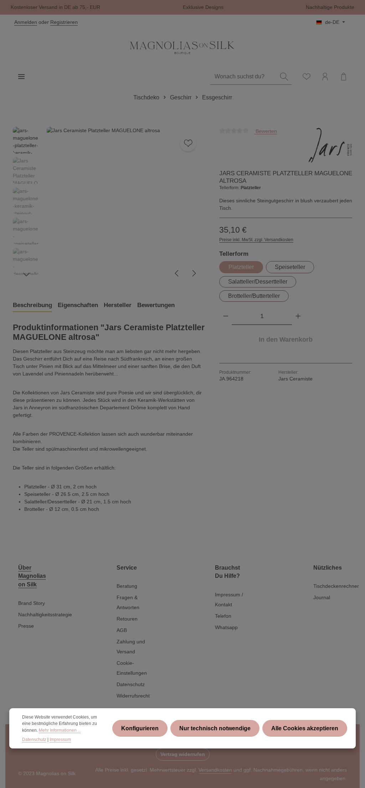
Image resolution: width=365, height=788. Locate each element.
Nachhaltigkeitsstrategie (45, 614)
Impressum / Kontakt (229, 599)
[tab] (32, 305)
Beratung (127, 586)
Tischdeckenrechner (336, 586)
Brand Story (31, 603)
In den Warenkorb (286, 339)
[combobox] (243, 76)
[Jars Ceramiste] (330, 145)
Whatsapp (226, 627)
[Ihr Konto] (325, 76)
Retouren (127, 619)
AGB (122, 630)
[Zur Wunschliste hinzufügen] (188, 143)
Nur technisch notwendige (215, 728)
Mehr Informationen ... (60, 730)
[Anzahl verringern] (225, 316)
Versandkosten (215, 770)
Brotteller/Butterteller (254, 296)
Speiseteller (290, 267)
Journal (321, 597)
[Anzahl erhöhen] (298, 316)
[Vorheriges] (177, 273)
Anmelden (25, 22)
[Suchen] (284, 76)
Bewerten (265, 131)
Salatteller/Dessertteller (257, 282)
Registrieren (64, 22)
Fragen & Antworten (128, 602)
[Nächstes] (193, 273)
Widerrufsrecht (133, 696)
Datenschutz (131, 684)
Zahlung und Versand (131, 646)
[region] (109, 205)
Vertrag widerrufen (182, 754)
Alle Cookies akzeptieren (304, 728)
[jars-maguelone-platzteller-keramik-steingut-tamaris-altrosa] (125, 205)
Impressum (60, 739)
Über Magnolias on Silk (32, 576)
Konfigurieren (140, 728)
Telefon (223, 616)
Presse (26, 626)
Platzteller (241, 267)
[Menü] (21, 76)
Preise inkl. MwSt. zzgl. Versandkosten (256, 239)
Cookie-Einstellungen (132, 668)
